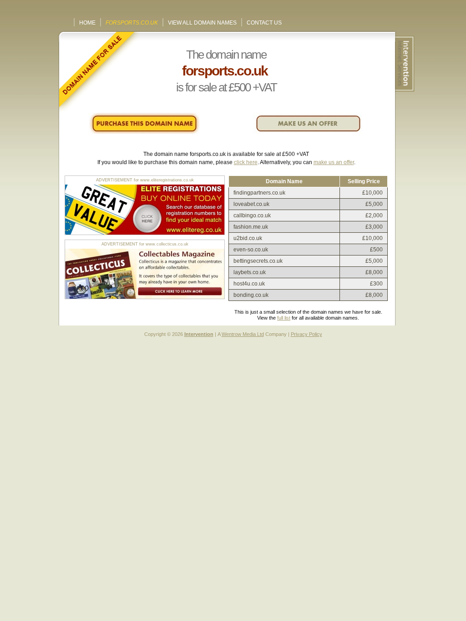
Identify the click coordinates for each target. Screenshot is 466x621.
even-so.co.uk (250, 249)
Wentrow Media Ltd (243, 334)
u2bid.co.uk (247, 238)
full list (283, 318)
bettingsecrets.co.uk (258, 261)
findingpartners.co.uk (259, 193)
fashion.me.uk (250, 227)
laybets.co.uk (249, 272)
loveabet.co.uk (251, 204)
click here (246, 162)
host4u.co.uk (249, 283)
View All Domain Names (202, 23)
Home (87, 23)
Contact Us (264, 23)
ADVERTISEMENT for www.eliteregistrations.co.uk (145, 180)
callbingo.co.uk (252, 215)
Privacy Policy (306, 334)
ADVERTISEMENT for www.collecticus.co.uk (144, 244)
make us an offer (334, 162)
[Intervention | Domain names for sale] (403, 63)
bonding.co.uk (250, 295)
